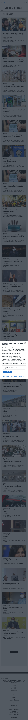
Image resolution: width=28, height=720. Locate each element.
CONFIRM (7, 371)
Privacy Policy (22, 376)
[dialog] (14, 360)
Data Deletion (6, 376)
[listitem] (14, 368)
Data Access (14, 376)
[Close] (25, 343)
